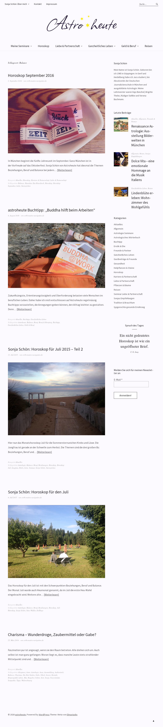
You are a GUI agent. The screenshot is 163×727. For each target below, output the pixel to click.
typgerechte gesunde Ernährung (129, 307)
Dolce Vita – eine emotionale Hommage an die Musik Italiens (142, 170)
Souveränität (55, 677)
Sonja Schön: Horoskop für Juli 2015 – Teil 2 (45, 349)
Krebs (21, 468)
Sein (42, 677)
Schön (37, 677)
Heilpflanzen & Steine (124, 267)
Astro (28, 672)
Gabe (38, 675)
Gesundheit (119, 263)
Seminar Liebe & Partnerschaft (128, 294)
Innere (48, 675)
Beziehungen (43, 465)
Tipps (19, 680)
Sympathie (12, 680)
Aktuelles (19, 180)
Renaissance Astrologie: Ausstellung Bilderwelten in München (142, 135)
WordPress (44, 714)
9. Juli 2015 (12, 497)
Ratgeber (31, 677)
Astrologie (22, 465)
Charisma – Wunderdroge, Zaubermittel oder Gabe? (52, 634)
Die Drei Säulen (29, 675)
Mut (25, 677)
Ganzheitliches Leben (100, 46)
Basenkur (28, 183)
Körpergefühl (13, 677)
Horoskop (43, 46)
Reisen (148, 46)
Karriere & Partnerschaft (40, 180)
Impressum (51, 4)
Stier (28, 610)
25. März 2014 (13, 640)
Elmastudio (72, 714)
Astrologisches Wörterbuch (127, 237)
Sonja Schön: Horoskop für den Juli (38, 491)
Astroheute (22, 322)
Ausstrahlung (49, 672)
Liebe (18, 186)
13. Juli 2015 (13, 355)
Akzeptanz (21, 672)
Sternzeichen (26, 186)
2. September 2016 (15, 81)
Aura (41, 672)
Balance (21, 183)
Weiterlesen (64, 170)
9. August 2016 (13, 215)
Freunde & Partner (122, 250)
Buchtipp (26, 319)
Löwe (26, 468)
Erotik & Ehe (119, 246)
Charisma (18, 675)
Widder (33, 610)
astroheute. (20, 714)
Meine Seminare (20, 46)
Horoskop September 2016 (31, 75)
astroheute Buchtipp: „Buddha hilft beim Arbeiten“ (51, 210)
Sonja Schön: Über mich (16, 4)
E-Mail (118, 379)
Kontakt (38, 4)
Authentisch (59, 672)
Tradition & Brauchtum (124, 302)
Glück (43, 675)
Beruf (36, 322)
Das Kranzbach (38, 183)
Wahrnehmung (26, 680)
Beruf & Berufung (45, 322)
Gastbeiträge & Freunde (125, 259)
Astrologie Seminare (123, 233)
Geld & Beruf (128, 46)
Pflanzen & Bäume (122, 285)
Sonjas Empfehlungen (124, 298)
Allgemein (142, 119)
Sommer (32, 468)
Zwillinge (40, 610)
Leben (21, 677)
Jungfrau (15, 468)
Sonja (47, 677)
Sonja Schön (40, 468)
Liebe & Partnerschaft (67, 46)
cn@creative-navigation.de (37, 81)
